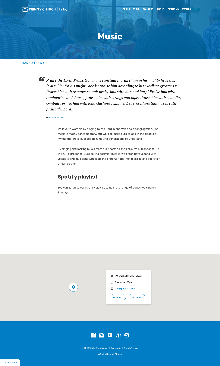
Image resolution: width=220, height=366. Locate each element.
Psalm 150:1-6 (56, 117)
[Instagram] (101, 335)
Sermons (173, 9)
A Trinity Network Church (110, 354)
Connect (148, 9)
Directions (137, 297)
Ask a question (9, 363)
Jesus (126, 9)
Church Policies (131, 348)
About (160, 9)
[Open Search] (196, 9)
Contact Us (116, 348)
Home (25, 63)
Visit (136, 9)
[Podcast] (118, 335)
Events (186, 9)
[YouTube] (110, 335)
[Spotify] (126, 335)
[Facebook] (93, 335)
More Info (118, 297)
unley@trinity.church (125, 288)
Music (41, 63)
